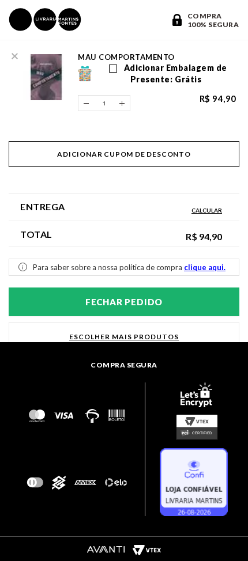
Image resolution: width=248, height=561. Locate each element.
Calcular (206, 210)
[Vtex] (146, 549)
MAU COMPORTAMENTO (126, 57)
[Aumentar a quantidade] (122, 103)
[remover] (15, 54)
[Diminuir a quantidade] (86, 103)
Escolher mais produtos (124, 336)
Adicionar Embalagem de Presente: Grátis (174, 73)
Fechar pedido (124, 302)
